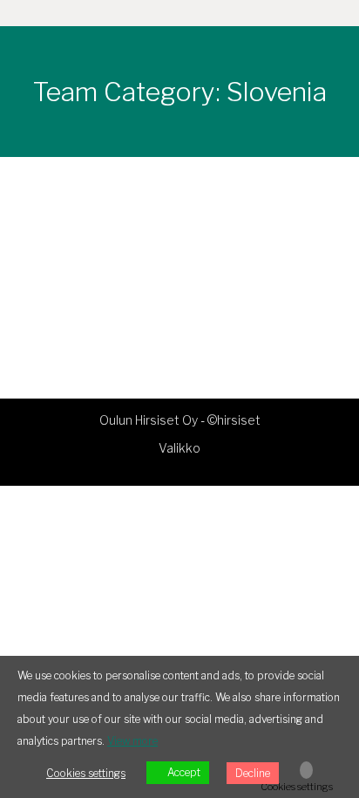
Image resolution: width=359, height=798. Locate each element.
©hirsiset (234, 420)
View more (132, 740)
